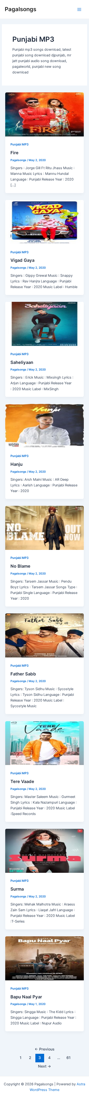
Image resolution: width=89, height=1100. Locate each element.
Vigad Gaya (22, 260)
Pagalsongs (20, 9)
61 (68, 1057)
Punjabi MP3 (19, 144)
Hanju (16, 464)
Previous (44, 1049)
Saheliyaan (21, 362)
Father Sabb (23, 673)
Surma (17, 889)
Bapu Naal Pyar (26, 996)
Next (44, 1066)
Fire (14, 152)
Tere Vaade (22, 781)
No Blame (20, 566)
